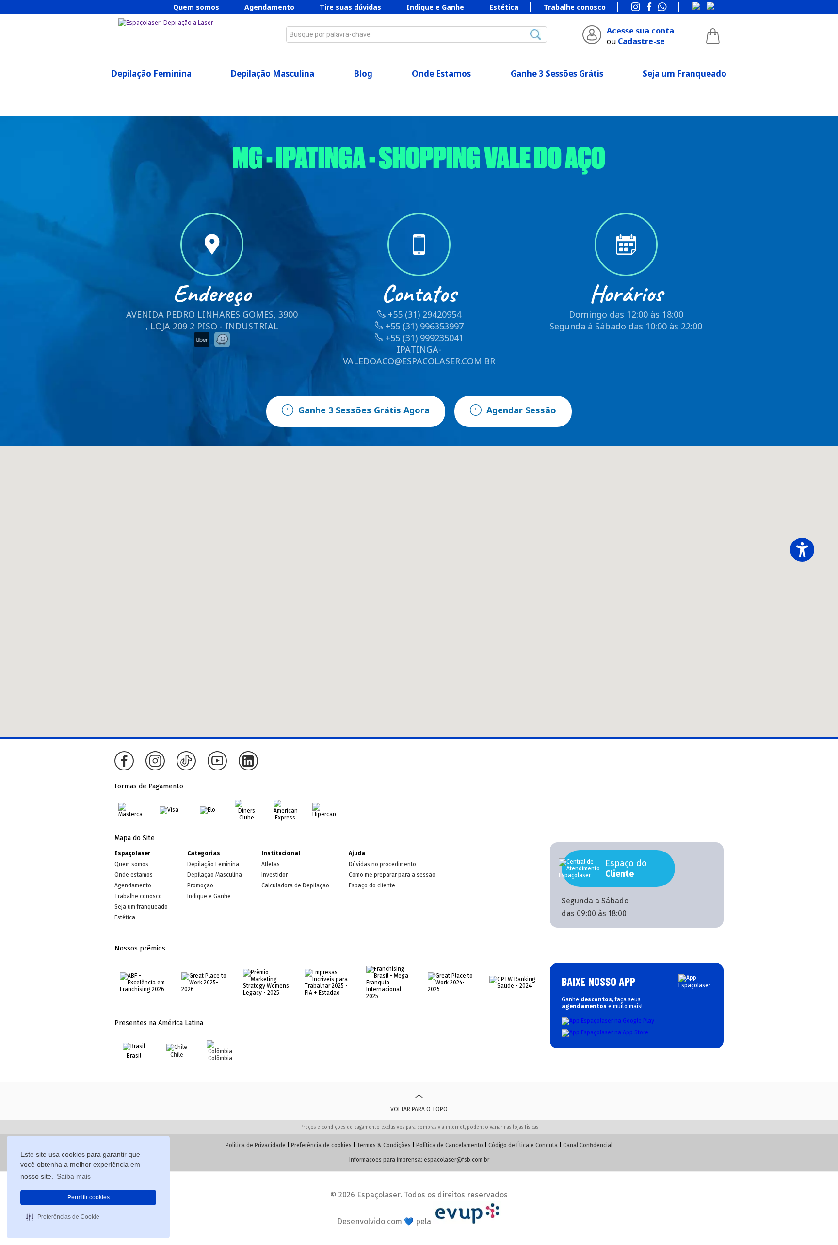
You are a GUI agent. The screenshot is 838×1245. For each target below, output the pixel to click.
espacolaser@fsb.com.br (456, 1159)
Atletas (270, 864)
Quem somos (196, 7)
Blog (363, 73)
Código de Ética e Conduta (523, 1145)
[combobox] (416, 34)
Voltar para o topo (419, 1109)
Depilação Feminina (152, 73)
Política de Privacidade (256, 1145)
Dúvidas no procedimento (382, 864)
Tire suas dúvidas (350, 7)
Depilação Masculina (272, 73)
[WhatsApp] (662, 7)
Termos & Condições (384, 1145)
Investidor (274, 874)
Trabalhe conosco (575, 7)
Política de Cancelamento (449, 1145)
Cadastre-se (641, 41)
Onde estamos (133, 874)
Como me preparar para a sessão (392, 874)
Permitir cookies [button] (88, 1197)
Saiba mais (74, 1176)
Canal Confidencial (587, 1145)
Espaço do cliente (372, 885)
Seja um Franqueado (684, 73)
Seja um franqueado (141, 906)
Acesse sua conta (640, 30)
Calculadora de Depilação (295, 885)
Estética (503, 7)
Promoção (200, 885)
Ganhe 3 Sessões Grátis (557, 73)
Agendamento (269, 7)
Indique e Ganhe (435, 7)
